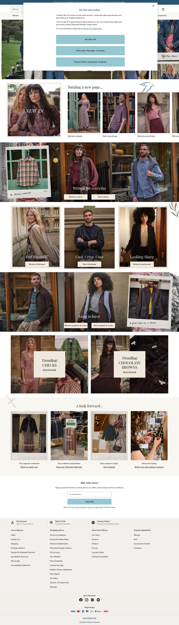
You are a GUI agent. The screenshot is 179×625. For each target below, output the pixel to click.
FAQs (13, 535)
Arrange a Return (18, 548)
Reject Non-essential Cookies (90, 62)
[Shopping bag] (163, 9)
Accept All (90, 39)
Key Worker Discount (19, 557)
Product (95, 544)
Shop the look (49, 370)
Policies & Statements (59, 544)
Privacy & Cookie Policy (96, 507)
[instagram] (87, 600)
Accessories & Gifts (142, 544)
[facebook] (81, 600)
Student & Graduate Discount (23, 552)
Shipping (14, 544)
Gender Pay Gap (56, 565)
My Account (55, 552)
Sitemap (53, 587)
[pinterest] (92, 600)
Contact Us (15, 539)
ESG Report (55, 574)
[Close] (153, 6)
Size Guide (15, 561)
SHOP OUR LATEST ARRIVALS (89, 2)
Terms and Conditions (79, 507)
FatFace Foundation (100, 557)
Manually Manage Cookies (61, 548)
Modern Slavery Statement (61, 570)
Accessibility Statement (20, 565)
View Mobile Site (89, 618)
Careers (95, 539)
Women (137, 535)
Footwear (138, 548)
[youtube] (98, 600)
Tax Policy (54, 578)
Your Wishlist (55, 557)
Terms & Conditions (58, 535)
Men (135, 539)
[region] (90, 37)
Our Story (96, 535)
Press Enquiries (56, 561)
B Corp (94, 548)
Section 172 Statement (59, 583)
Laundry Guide (98, 552)
